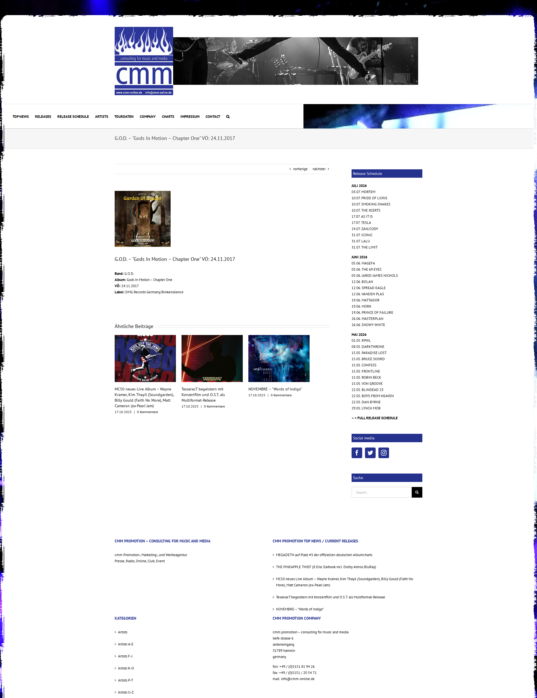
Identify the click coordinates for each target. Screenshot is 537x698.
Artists (122, 632)
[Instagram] (383, 453)
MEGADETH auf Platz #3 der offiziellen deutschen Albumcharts (324, 554)
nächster (319, 169)
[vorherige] (119, 372)
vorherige (300, 169)
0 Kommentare (147, 406)
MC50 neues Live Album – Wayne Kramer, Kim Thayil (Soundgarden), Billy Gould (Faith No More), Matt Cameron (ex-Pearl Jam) (344, 582)
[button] (228, 116)
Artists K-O (126, 668)
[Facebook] (357, 453)
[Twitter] (370, 453)
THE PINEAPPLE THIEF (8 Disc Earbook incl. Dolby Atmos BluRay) (326, 567)
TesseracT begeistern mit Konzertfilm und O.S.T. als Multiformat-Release (136, 395)
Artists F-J (125, 656)
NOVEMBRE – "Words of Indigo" (208, 389)
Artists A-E (125, 644)
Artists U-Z (126, 692)
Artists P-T (125, 680)
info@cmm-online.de (298, 678)
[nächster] (305, 372)
